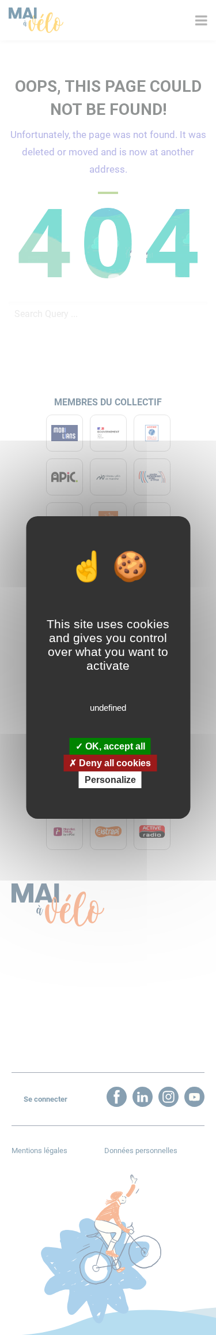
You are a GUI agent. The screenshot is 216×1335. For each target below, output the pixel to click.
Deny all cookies (114, 763)
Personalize (110, 780)
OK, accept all (114, 746)
